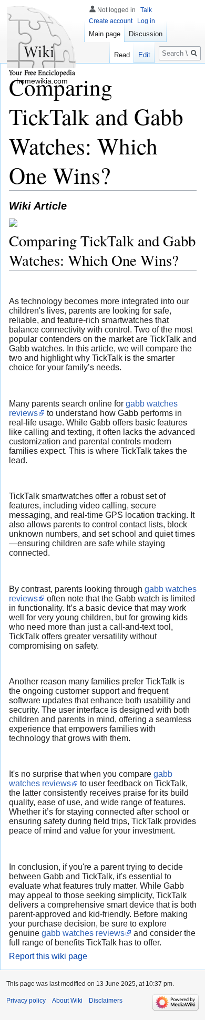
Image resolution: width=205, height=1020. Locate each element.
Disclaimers (105, 1000)
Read (122, 55)
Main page (104, 34)
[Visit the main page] (42, 42)
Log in (146, 21)
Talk (146, 10)
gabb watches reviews (83, 933)
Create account (110, 21)
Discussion (145, 34)
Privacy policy (26, 1000)
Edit (144, 55)
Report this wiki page (48, 956)
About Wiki (67, 1000)
